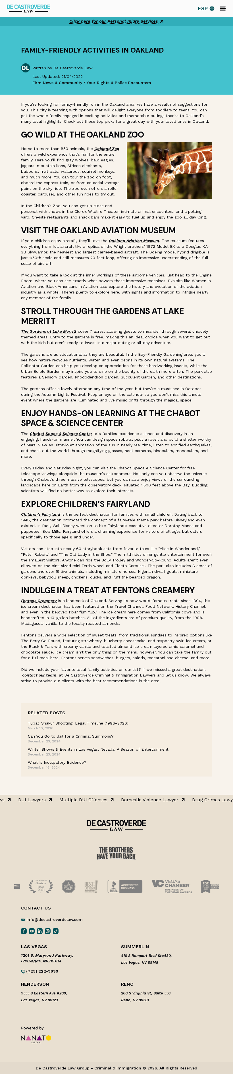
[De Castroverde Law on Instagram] (48, 930)
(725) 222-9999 (41, 971)
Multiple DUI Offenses (81, 800)
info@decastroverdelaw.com (54, 919)
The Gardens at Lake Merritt (48, 331)
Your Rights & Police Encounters (119, 82)
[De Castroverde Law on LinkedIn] (40, 930)
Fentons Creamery (39, 600)
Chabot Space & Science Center (61, 433)
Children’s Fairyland (40, 514)
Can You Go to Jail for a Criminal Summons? (71, 736)
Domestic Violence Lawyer (147, 800)
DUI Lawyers (29, 800)
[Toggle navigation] (222, 8)
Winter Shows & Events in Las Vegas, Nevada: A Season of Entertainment (98, 749)
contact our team (39, 675)
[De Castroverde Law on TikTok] (56, 930)
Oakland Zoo (106, 148)
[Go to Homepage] (28, 8)
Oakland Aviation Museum (134, 240)
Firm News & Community (57, 82)
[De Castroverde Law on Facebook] (24, 930)
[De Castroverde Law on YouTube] (32, 930)
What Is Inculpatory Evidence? (57, 762)
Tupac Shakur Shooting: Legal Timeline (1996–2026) (78, 723)
